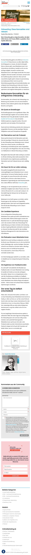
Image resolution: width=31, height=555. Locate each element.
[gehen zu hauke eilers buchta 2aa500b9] (18, 361)
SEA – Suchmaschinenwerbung (11, 496)
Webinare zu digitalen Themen (11, 516)
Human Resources (5, 24)
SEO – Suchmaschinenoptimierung (12, 494)
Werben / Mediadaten (8, 531)
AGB (4, 543)
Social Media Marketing (9, 492)
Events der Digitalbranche (9, 522)
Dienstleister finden (8, 518)
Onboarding (21, 182)
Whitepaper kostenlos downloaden (12, 513)
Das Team (5, 535)
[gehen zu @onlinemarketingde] (24, 6)
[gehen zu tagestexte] (18, 359)
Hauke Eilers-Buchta (10, 354)
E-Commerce (6, 498)
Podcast (5, 524)
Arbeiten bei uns (7, 537)
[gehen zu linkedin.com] (26, 6)
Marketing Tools (7, 502)
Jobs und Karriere (11, 22)
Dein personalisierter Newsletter (11, 511)
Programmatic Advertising (10, 500)
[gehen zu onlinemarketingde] (22, 6)
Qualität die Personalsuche (8, 119)
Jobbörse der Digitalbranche (10, 520)
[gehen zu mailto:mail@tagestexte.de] (18, 357)
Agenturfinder (7, 509)
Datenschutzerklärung (19, 431)
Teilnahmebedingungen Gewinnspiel (12, 545)
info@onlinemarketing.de (11, 424)
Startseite (3, 22)
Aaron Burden (26, 22)
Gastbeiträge (6, 533)
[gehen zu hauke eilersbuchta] (18, 362)
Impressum (6, 539)
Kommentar (5, 395)
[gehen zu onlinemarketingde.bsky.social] (28, 6)
